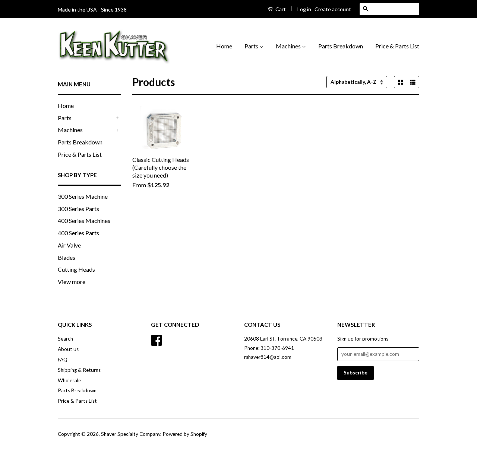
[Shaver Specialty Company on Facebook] (156, 339)
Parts (251, 46)
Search (65, 339)
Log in (304, 9)
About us (68, 349)
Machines (289, 46)
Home (224, 46)
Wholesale (69, 380)
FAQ (62, 360)
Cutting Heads (76, 269)
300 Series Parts (78, 208)
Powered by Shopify (184, 434)
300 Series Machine (83, 196)
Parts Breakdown (340, 46)
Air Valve (69, 245)
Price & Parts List (397, 46)
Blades (66, 257)
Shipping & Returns (79, 370)
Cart (280, 9)
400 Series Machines (84, 220)
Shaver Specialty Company (130, 434)
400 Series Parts (78, 232)
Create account (333, 9)
